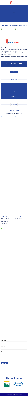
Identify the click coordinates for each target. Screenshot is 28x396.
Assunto (3, 346)
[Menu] (2, 2)
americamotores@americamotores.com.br (10, 330)
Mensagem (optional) (5, 351)
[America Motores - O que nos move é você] (14, 2)
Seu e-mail (3, 340)
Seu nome (3, 334)
